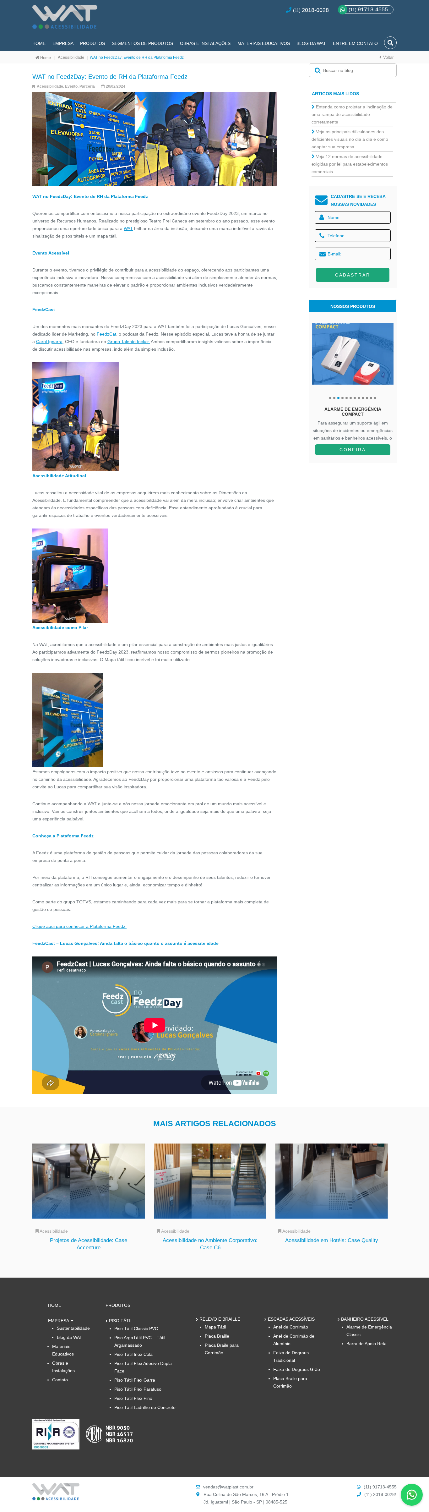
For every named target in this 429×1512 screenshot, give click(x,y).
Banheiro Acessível (364, 1319)
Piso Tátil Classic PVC (136, 1328)
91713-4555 (368, 9)
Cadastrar (352, 274)
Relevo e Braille (219, 1319)
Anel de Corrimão (290, 1326)
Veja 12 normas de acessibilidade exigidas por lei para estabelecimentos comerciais (350, 164)
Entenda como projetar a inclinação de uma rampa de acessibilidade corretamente (352, 114)
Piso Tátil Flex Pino (133, 1398)
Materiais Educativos (263, 43)
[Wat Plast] (55, 1498)
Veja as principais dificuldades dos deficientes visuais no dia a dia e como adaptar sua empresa (350, 139)
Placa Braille (217, 1336)
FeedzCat (106, 334)
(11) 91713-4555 (380, 1486)
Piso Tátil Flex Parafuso (137, 1389)
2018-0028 (315, 10)
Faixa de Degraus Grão (296, 1369)
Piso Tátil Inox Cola (133, 1354)
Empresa (62, 43)
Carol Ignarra (49, 341)
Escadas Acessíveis (291, 1319)
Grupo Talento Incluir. (128, 341)
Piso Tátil (121, 1320)
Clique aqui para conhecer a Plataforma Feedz (79, 926)
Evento (71, 86)
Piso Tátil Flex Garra (134, 1380)
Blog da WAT (311, 43)
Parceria (87, 86)
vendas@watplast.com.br (228, 1486)
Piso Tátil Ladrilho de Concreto (145, 1407)
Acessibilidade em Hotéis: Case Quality (331, 1240)
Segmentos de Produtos (142, 43)
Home (39, 43)
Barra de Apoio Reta (366, 1343)
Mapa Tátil (215, 1326)
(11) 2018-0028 (379, 1494)
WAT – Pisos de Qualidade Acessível (64, 19)
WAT (128, 228)
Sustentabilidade (73, 1328)
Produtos (92, 43)
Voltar (388, 57)
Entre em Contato (355, 43)
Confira (352, 449)
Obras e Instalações (205, 43)
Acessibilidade (71, 57)
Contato (60, 1379)
